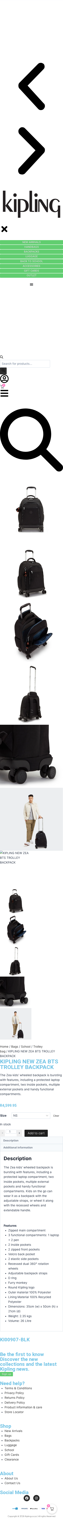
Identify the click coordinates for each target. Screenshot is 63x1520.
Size (3, 1115)
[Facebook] (27, 1498)
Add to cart (36, 1133)
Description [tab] (11, 1140)
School (25, 1046)
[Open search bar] (1, 357)
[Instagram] (36, 1498)
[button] (31, 87)
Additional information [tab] (18, 1147)
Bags (14, 1046)
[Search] (3, 371)
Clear (56, 1115)
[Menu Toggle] (31, 284)
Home (4, 1046)
